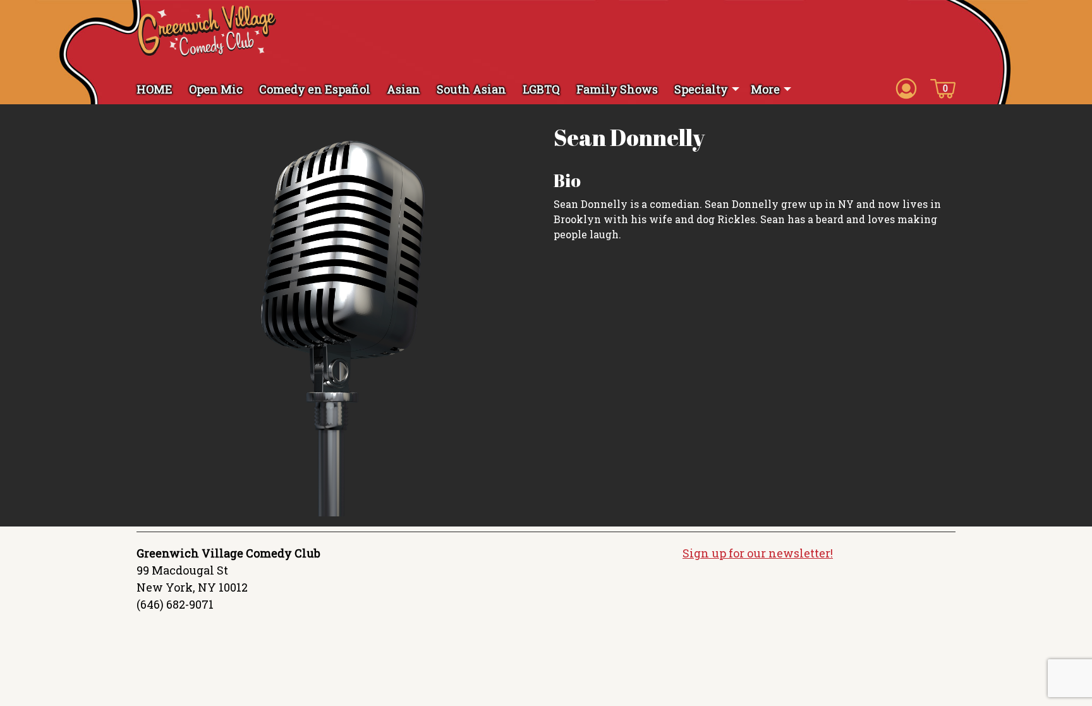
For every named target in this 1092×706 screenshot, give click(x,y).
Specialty (701, 89)
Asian (403, 89)
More (765, 89)
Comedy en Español (314, 89)
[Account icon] (906, 88)
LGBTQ (541, 89)
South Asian (471, 89)
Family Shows (617, 89)
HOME (154, 89)
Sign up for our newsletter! (757, 553)
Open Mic (216, 89)
